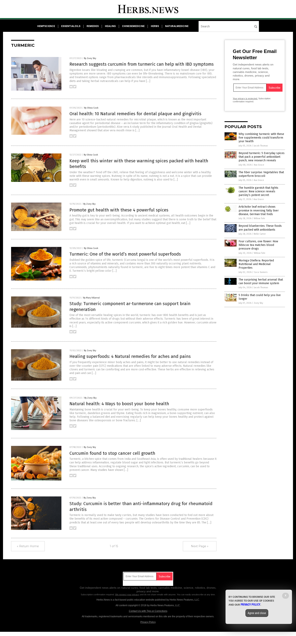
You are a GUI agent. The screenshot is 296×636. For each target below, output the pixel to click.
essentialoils (70, 26)
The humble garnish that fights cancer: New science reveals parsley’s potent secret (258, 191)
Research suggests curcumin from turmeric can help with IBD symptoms (141, 64)
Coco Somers (260, 272)
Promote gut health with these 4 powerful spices (118, 210)
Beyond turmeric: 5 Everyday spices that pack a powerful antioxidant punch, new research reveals (262, 156)
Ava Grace (259, 165)
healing (110, 26)
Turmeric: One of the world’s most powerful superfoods (125, 254)
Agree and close (257, 613)
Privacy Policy (148, 622)
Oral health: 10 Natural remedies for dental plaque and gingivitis (135, 113)
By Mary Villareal (91, 297)
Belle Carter (260, 234)
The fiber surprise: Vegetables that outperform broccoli (261, 174)
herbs (155, 26)
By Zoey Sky (90, 58)
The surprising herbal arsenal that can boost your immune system (261, 281)
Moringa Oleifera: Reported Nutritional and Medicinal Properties (256, 264)
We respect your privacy (127, 594)
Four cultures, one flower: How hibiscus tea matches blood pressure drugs (258, 245)
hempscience (46, 26)
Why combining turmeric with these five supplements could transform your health (261, 137)
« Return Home (28, 546)
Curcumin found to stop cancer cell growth (112, 453)
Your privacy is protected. (245, 98)
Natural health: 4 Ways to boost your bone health (119, 403)
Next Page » (199, 546)
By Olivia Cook (91, 108)
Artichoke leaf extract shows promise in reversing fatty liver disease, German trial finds (259, 210)
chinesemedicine (133, 26)
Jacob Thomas (261, 145)
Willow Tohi (259, 218)
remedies (93, 26)
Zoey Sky (258, 303)
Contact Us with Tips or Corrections (148, 611)
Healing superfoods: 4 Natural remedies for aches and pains (130, 356)
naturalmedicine (176, 26)
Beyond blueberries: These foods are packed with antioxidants (260, 227)
